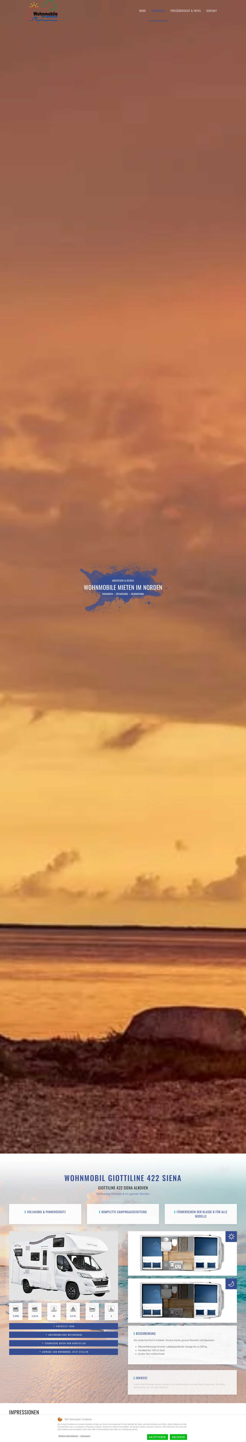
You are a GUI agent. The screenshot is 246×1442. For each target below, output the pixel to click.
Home (142, 11)
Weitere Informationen (68, 1436)
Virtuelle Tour (65, 1326)
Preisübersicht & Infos (186, 11)
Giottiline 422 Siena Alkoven (123, 1188)
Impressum (85, 1436)
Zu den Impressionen (63, 1265)
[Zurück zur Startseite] (42, 10)
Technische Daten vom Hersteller (65, 1343)
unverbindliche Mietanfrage (65, 1334)
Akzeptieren (157, 1437)
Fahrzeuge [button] (158, 11)
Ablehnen (178, 1437)
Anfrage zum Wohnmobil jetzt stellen (65, 1351)
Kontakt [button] (211, 11)
